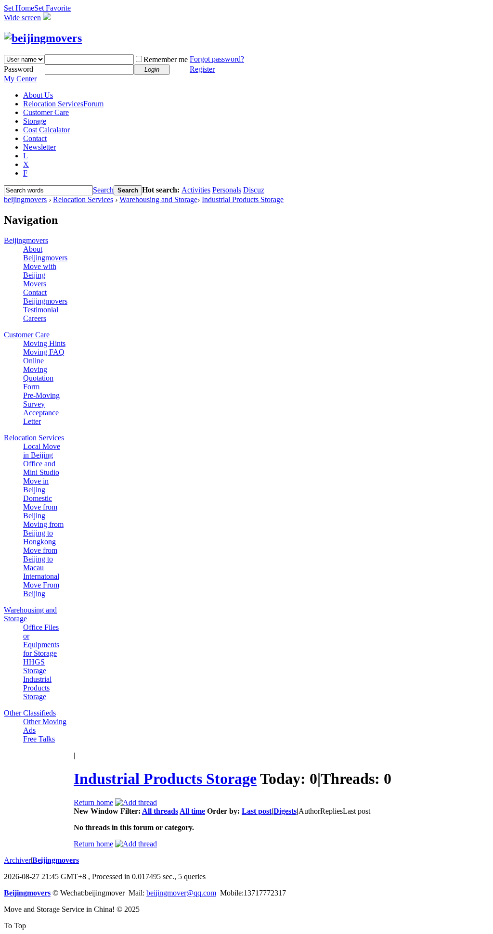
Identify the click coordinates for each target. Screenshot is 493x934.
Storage (34, 121)
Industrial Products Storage (243, 199)
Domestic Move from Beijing (40, 507)
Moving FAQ (44, 352)
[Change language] (47, 17)
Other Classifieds (30, 713)
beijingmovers (25, 199)
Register (202, 69)
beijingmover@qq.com (181, 893)
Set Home (19, 8)
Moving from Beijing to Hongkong (43, 533)
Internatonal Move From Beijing (41, 585)
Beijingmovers (26, 240)
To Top (15, 925)
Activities (196, 190)
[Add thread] (136, 802)
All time (192, 811)
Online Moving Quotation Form (38, 374)
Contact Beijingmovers (45, 296)
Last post (257, 811)
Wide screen (22, 17)
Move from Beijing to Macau (40, 559)
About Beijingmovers (45, 253)
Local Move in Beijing (41, 450)
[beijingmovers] (43, 38)
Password (18, 69)
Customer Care (46, 112)
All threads (160, 811)
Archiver (17, 860)
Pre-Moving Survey (41, 399)
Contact (35, 138)
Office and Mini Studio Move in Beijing (41, 477)
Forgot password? (217, 59)
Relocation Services (63, 104)
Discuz (253, 190)
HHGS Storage (34, 666)
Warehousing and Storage (158, 199)
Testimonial (40, 310)
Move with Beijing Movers (39, 275)
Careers (34, 318)
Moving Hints (44, 343)
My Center (20, 79)
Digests (285, 811)
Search (103, 190)
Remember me (165, 59)
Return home (93, 802)
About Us (38, 95)
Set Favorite (52, 8)
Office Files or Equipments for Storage (41, 640)
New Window (96, 811)
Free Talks (39, 739)
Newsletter (39, 147)
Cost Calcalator (46, 130)
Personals (226, 190)
